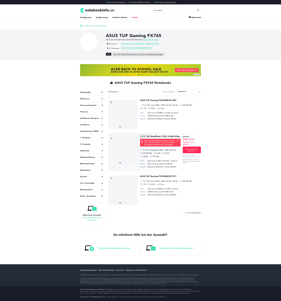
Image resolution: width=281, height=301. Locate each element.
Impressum (120, 270)
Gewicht (83, 177)
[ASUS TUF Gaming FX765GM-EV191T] (123, 190)
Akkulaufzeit (85, 170)
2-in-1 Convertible (87, 183)
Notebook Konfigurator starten (114, 248)
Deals (135, 17)
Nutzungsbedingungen (88, 270)
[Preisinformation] (195, 139)
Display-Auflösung (87, 157)
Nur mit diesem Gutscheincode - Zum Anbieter (158, 144)
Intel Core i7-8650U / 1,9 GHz (159, 189)
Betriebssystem (86, 189)
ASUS (87, 26)
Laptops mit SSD (152, 43)
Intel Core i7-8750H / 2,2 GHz (159, 113)
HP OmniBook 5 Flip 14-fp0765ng (163, 136)
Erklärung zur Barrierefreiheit (136, 270)
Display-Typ (84, 151)
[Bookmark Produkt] (111, 102)
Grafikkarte (84, 125)
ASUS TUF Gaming (98, 26)
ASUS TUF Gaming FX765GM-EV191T (158, 176)
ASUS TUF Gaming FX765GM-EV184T (136, 48)
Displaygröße (85, 92)
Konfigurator (86, 17)
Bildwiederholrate (87, 164)
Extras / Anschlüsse (88, 196)
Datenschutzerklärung (106, 270)
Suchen (198, 10)
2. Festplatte (85, 144)
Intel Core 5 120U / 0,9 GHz (158, 161)
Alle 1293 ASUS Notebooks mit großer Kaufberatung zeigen (138, 54)
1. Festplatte (85, 138)
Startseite (81, 25)
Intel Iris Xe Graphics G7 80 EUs (160, 164)
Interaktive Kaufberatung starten (176, 248)
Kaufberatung (102, 17)
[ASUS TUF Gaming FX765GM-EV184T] (123, 114)
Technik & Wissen (119, 17)
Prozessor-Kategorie (88, 105)
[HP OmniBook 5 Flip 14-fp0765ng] (123, 150)
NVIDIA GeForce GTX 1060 (158, 116)
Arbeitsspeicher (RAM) (89, 131)
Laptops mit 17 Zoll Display (132, 43)
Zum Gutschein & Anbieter (191, 150)
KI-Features (84, 99)
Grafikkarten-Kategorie (89, 118)
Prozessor (84, 112)
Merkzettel (196, 17)
